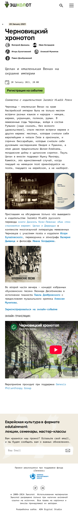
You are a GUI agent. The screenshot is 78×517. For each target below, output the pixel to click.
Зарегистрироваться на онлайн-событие (31, 309)
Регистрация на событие (25, 90)
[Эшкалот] (18, 5)
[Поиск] (61, 5)
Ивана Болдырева (43, 241)
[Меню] (71, 5)
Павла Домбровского (47, 295)
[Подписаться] (68, 450)
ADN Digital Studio (50, 509)
